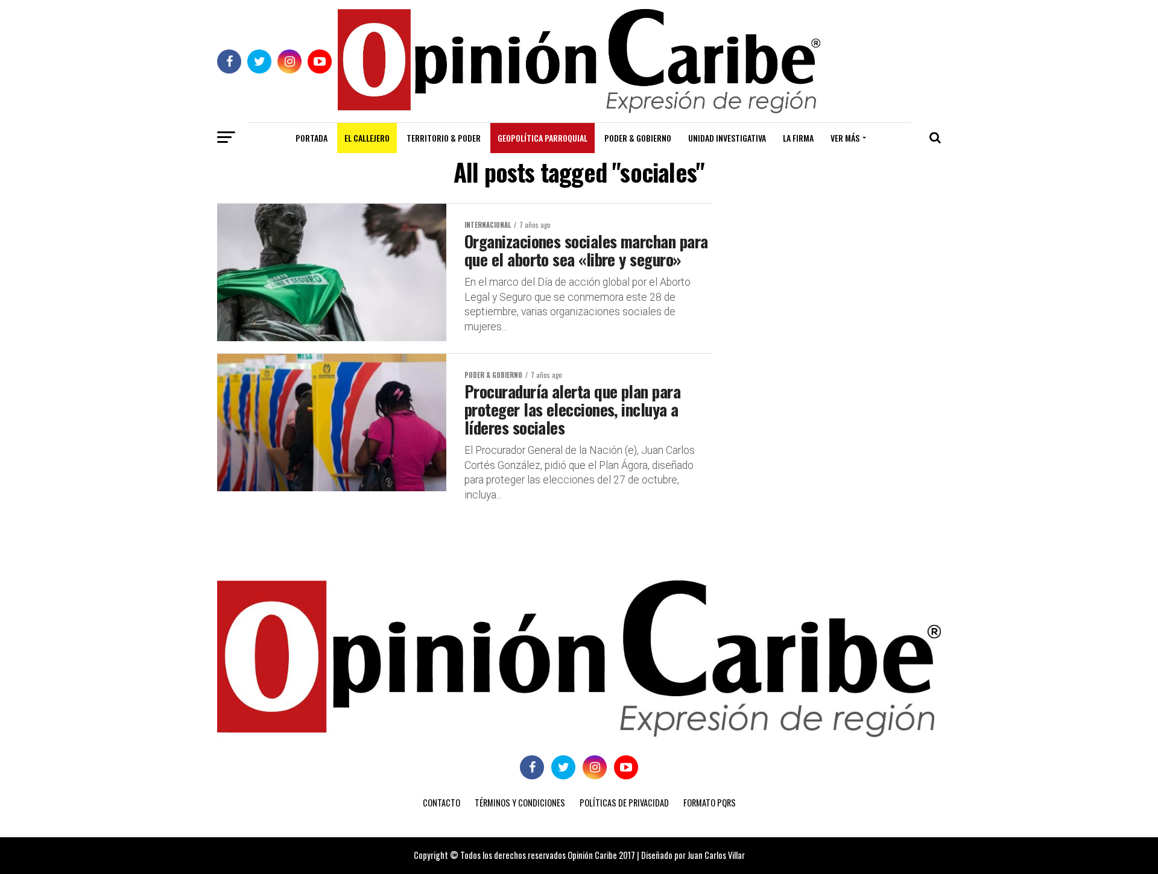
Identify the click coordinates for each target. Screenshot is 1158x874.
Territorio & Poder (444, 137)
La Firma (798, 137)
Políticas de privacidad (624, 802)
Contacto (441, 802)
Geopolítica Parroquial (542, 137)
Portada (311, 137)
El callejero (367, 137)
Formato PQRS (709, 802)
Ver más (845, 137)
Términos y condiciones (520, 802)
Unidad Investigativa (727, 137)
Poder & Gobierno (637, 137)
